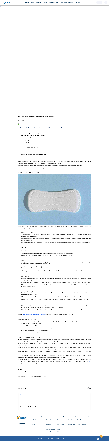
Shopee (34, 353)
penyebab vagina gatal (33, 168)
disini (90, 361)
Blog (23, 116)
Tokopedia (30, 353)
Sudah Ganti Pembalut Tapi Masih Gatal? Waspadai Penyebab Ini (39, 116)
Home (19, 116)
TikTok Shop (41, 353)
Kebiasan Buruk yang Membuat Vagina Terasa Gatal (34, 314)
